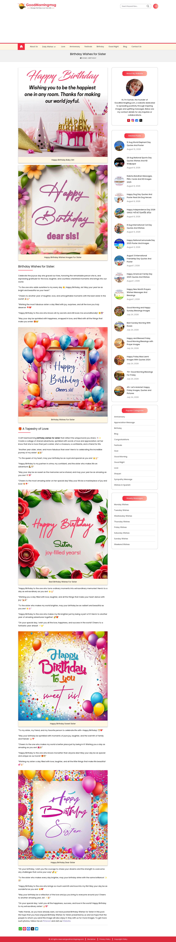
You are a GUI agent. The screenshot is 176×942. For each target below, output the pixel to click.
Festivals (88, 46)
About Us (34, 46)
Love (63, 46)
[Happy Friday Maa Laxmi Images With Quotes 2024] (119, 360)
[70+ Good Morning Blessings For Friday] (119, 375)
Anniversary (75, 46)
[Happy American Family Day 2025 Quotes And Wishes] (119, 277)
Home (84, 58)
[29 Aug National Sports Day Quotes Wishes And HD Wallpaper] (119, 163)
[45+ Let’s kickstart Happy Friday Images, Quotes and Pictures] (119, 391)
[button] (148, 6)
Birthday (100, 46)
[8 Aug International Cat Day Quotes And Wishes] (119, 228)
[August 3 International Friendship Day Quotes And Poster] (119, 261)
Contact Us (136, 46)
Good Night (114, 46)
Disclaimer (91, 939)
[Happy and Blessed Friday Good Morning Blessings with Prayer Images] (119, 343)
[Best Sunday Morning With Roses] (119, 326)
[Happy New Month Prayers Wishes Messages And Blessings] (119, 294)
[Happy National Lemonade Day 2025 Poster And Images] (119, 244)
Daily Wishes (47, 46)
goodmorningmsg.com (75, 939)
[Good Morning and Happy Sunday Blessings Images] (119, 311)
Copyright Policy (120, 939)
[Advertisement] (88, 27)
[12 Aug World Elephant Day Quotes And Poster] (119, 146)
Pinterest (47, 921)
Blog (125, 46)
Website (66, 921)
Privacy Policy (104, 939)
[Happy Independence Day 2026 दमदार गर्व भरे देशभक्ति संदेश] (119, 213)
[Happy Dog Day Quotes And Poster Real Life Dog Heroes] (119, 198)
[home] (37, 6)
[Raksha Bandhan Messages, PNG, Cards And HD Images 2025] (119, 181)
